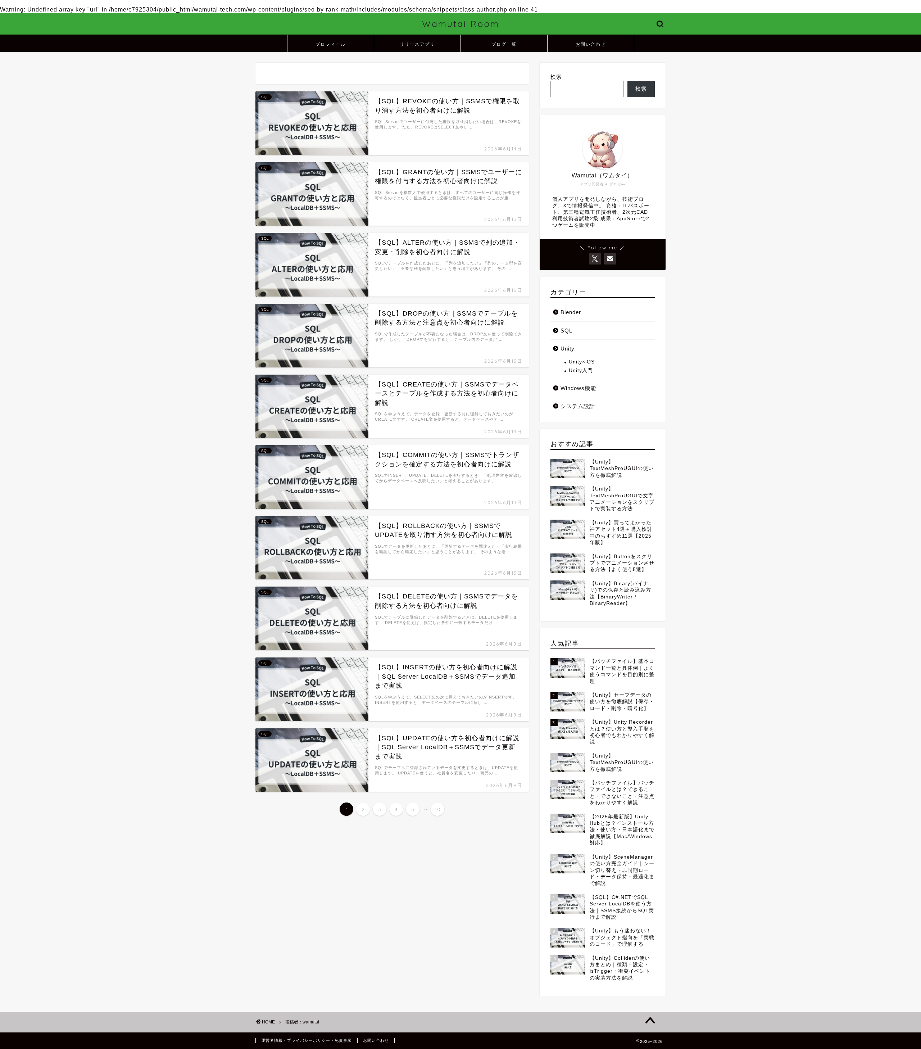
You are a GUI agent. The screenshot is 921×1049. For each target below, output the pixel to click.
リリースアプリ (417, 44)
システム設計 (578, 406)
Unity (568, 348)
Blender (571, 312)
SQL (566, 330)
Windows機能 (578, 388)
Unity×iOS (582, 362)
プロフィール (331, 44)
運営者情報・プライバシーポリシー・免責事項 (306, 1040)
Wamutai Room (460, 23)
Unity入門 (581, 370)
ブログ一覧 (504, 44)
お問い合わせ (591, 44)
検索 (556, 77)
